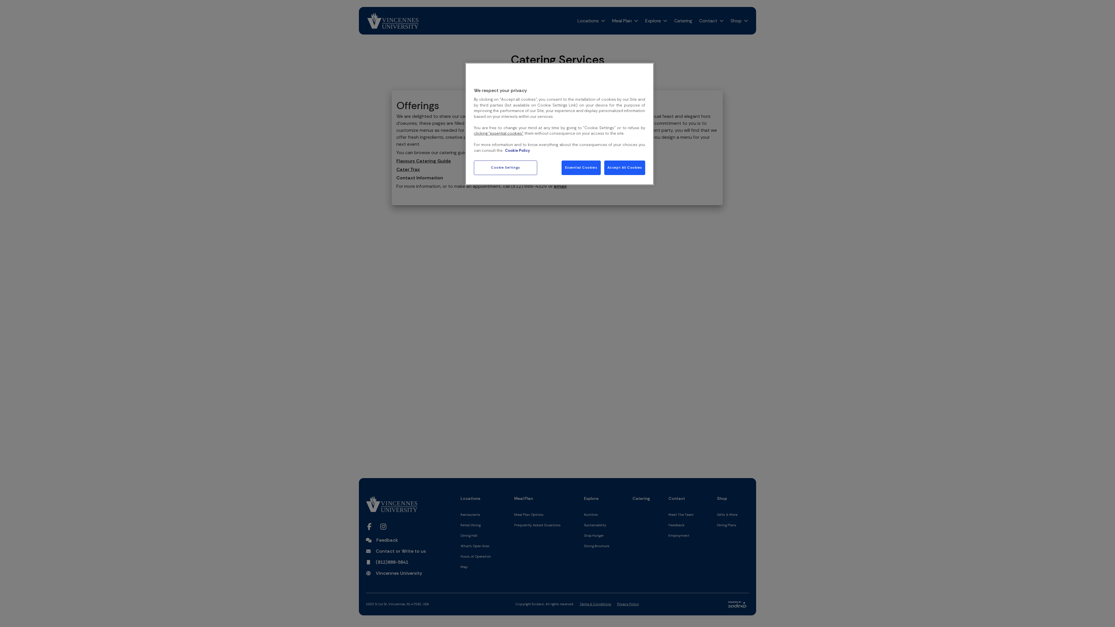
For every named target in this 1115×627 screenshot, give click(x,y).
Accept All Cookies (624, 167)
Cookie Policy (517, 150)
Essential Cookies (581, 167)
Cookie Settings (505, 167)
